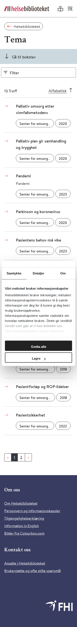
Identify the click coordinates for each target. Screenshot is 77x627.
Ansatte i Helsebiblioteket (24, 563)
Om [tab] (63, 273)
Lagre (36, 358)
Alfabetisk (58, 90)
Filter (14, 72)
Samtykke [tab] (14, 273)
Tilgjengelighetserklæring (24, 518)
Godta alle (38, 346)
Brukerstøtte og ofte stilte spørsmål (32, 570)
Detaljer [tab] (38, 273)
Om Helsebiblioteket (20, 503)
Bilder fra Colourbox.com (24, 533)
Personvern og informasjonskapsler (32, 510)
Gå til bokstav (24, 56)
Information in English (21, 525)
